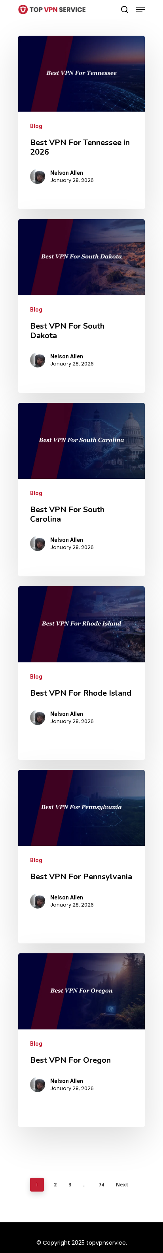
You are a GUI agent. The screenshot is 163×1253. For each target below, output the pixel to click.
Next (122, 1184)
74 (101, 1184)
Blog (36, 126)
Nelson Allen (66, 173)
